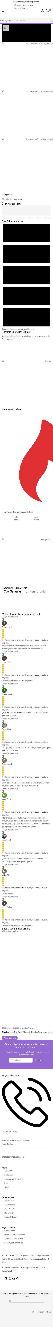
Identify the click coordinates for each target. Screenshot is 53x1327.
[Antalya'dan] (5, 189)
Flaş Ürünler (9, 1213)
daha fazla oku (10, 1038)
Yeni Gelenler (9, 1205)
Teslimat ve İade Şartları (13, 1239)
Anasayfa (8, 1171)
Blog (6, 1183)
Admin (30, 1028)
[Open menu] (3, 10)
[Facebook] (5, 1279)
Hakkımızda (9, 1175)
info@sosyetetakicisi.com (13, 1157)
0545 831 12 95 (9, 1131)
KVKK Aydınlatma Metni (13, 1243)
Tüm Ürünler (9, 1201)
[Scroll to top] (47, 1322)
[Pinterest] (17, 1279)
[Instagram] (9, 1279)
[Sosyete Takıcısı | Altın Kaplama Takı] (26, 11)
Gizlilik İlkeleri (9, 1231)
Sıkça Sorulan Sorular (12, 1179)
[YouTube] (13, 1279)
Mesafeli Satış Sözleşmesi (14, 1235)
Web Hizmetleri (41, 1312)
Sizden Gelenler (10, 1217)
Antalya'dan (6, 194)
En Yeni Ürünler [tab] (36, 591)
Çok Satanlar (9, 1209)
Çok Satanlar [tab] (12, 591)
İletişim (7, 1187)
